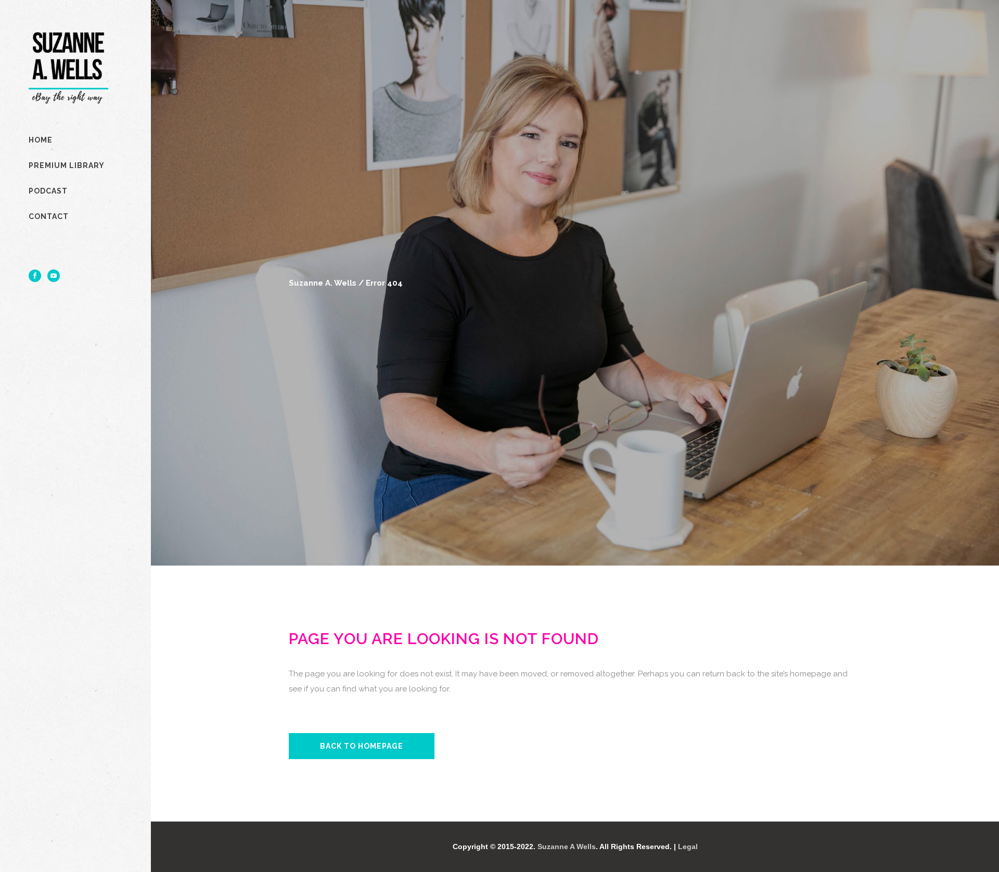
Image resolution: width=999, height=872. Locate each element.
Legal (688, 846)
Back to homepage (361, 746)
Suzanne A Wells (566, 846)
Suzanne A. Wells (322, 283)
